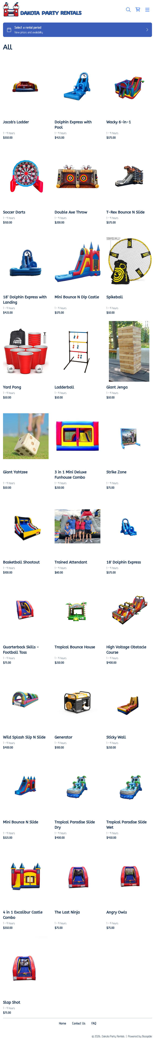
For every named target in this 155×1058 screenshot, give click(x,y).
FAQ (93, 1023)
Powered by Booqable (140, 1036)
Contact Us (78, 1023)
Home (62, 1023)
